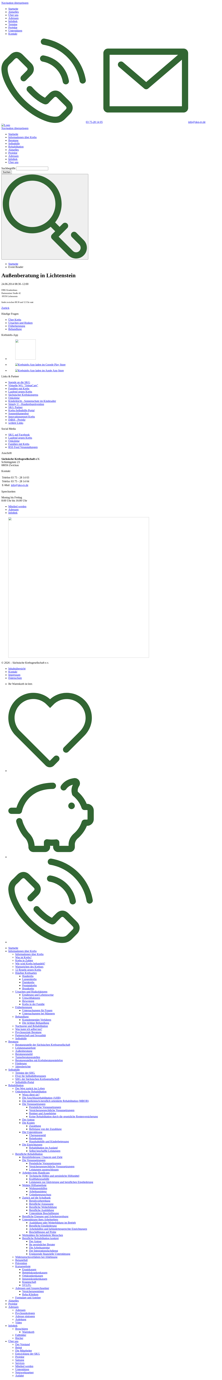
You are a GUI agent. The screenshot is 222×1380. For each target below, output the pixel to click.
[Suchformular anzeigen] (44, 217)
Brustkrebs (28, 988)
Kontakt (12, 33)
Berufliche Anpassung (41, 1203)
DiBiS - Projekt (16, 419)
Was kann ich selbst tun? (28, 1029)
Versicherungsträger (33, 1291)
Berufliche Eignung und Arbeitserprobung (45, 1216)
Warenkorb (28, 1331)
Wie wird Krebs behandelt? (30, 963)
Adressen (13, 18)
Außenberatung (23, 1050)
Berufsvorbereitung (39, 1200)
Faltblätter (20, 1335)
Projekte (12, 27)
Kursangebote (23, 1266)
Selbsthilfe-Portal (24, 1082)
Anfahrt (19, 1375)
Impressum (14, 674)
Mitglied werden (17, 506)
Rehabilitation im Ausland (43, 1147)
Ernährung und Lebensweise (38, 994)
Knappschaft (29, 1281)
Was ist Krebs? (23, 957)
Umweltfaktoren (31, 997)
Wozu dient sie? (31, 1094)
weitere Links (15, 422)
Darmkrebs (28, 982)
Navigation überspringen (14, 2)
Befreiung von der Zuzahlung (45, 1129)
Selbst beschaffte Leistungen (44, 1150)
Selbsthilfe (14, 143)
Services (19, 1363)
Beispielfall (21, 1260)
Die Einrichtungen (32, 1144)
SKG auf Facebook (19, 434)
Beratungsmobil (24, 1054)
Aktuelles (13, 11)
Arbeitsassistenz (38, 1191)
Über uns (13, 15)
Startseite (13, 8)
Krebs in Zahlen (24, 960)
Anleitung (20, 1319)
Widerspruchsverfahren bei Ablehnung (36, 1256)
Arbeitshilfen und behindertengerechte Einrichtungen (58, 1228)
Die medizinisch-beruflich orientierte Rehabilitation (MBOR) (55, 1100)
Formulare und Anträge (28, 1297)
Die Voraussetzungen (33, 1104)
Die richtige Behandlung (35, 1022)
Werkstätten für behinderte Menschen (42, 1235)
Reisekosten (35, 1138)
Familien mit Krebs (18, 388)
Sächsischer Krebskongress (23, 394)
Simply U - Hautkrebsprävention (26, 404)
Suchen (6, 172)
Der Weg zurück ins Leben (30, 1088)
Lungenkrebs (29, 979)
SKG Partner (15, 407)
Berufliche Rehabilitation (29, 1153)
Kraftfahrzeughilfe (39, 1178)
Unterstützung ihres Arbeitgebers (40, 1219)
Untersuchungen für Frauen (37, 1010)
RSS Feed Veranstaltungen (23, 447)
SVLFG (26, 1285)
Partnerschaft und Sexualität (30, 1035)
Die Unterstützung (32, 1132)
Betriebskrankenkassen (34, 1272)
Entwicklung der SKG (27, 1353)
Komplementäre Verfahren (36, 1019)
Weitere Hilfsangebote (34, 1185)
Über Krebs (14, 319)
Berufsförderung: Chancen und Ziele (42, 1157)
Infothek (13, 21)
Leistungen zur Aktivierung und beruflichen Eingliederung (61, 1182)
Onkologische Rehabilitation (30, 1091)
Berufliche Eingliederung (43, 1225)
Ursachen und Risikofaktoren (31, 991)
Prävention (21, 1263)
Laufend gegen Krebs (20, 391)
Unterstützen (15, 30)
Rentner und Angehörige (42, 1113)
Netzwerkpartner (24, 1372)
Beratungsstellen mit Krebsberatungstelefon (39, 1060)
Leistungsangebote (25, 1047)
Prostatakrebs (29, 985)
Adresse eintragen (25, 1316)
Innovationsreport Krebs (21, 416)
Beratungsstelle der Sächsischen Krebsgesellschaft (42, 1044)
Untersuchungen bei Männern (38, 1013)
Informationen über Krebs (22, 137)
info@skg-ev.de (19, 485)
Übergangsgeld (37, 1135)
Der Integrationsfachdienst (43, 1250)
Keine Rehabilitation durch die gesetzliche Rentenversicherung (63, 1116)
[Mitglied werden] (50, 770)
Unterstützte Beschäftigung (44, 1213)
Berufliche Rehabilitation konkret (40, 1238)
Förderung (21, 1063)
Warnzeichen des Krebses (29, 966)
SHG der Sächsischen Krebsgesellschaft (37, 1079)
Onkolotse (14, 397)
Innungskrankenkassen (34, 1278)
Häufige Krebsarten (26, 972)
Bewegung (28, 1001)
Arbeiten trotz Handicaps (36, 1172)
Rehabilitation (16, 146)
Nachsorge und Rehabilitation (31, 1026)
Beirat (18, 1347)
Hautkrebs (27, 976)
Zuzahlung (35, 1125)
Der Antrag (28, 1119)
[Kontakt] (50, 942)
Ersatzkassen (29, 1269)
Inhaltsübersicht (16, 668)
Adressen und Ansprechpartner (32, 1288)
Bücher (19, 1338)
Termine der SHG (25, 1072)
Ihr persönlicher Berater (42, 1244)
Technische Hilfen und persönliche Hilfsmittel (54, 1175)
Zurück (5, 307)
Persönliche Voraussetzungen (45, 1107)
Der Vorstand (22, 1344)
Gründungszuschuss (40, 1194)
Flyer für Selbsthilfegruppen (30, 1075)
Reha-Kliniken (30, 1294)
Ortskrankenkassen (32, 1275)
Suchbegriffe (8, 168)
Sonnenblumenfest (18, 413)
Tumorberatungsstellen (27, 1057)
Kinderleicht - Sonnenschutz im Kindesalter (32, 401)
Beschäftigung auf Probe (42, 1232)
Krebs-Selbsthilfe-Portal (21, 410)
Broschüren (21, 1328)
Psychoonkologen (25, 1313)
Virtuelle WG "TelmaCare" (23, 385)
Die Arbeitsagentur (39, 1247)
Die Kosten (28, 1122)
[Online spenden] (51, 856)
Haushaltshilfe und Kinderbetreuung (49, 1141)
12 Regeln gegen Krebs (28, 969)
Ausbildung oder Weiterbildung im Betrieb (52, 1222)
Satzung (19, 1359)
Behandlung (15, 329)
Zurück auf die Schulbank (36, 1197)
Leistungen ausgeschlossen (44, 1169)
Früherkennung (16, 325)
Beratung (13, 140)
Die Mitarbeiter (23, 1350)
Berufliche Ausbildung (41, 1210)
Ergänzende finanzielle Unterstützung (49, 1253)
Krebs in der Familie (33, 1004)
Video (18, 1322)
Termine (12, 24)
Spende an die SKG (19, 382)
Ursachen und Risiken (20, 322)
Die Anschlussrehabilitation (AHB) (41, 1097)
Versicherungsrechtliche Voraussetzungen (51, 1110)
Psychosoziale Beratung (28, 1032)
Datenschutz (15, 677)
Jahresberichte (23, 1066)
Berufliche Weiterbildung (43, 1207)
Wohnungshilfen (38, 1188)
